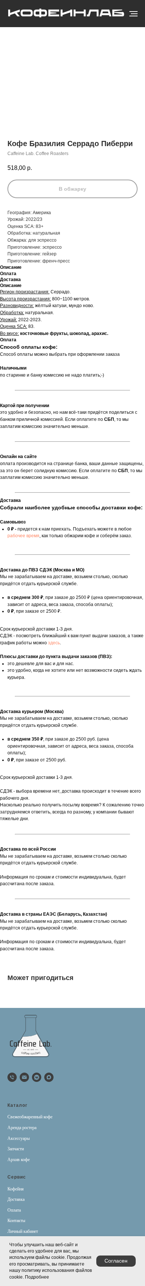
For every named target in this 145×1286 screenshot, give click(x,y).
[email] (24, 1077)
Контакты (16, 1220)
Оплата (14, 1210)
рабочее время (23, 535)
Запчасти (15, 1148)
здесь (54, 642)
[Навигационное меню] (133, 13)
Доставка (16, 1199)
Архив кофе (18, 1159)
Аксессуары (18, 1138)
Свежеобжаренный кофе (29, 1116)
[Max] (49, 1077)
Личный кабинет (22, 1231)
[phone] (12, 1077)
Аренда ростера (21, 1127)
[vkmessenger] (36, 1077)
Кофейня (15, 1189)
